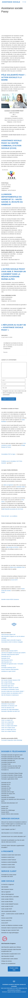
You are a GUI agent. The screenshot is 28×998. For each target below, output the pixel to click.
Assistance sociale (11, 2)
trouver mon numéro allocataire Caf (16, 836)
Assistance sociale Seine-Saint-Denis (11, 855)
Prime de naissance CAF (7, 707)
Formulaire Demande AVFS (8, 762)
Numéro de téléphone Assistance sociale (11, 925)
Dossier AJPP (4, 806)
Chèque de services (6, 961)
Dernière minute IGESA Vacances (10, 599)
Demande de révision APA (8, 793)
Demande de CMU (6, 788)
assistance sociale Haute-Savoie (11, 134)
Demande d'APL (5, 786)
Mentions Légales (6, 992)
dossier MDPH (14, 650)
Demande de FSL (5, 790)
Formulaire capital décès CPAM (9, 779)
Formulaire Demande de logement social (11, 755)
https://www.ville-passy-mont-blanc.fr (14, 120)
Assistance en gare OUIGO (8, 671)
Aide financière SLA (6, 662)
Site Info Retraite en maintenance (10, 695)
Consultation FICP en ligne (8, 454)
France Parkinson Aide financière (9, 669)
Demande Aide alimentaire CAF (9, 803)
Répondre (5, 352)
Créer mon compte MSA (7, 722)
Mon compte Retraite (6, 682)
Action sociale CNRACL (7, 899)
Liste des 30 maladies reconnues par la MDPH (13, 652)
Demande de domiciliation (8, 797)
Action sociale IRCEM (7, 901)
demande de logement (7, 310)
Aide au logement (5, 891)
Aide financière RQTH (7, 660)
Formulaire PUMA (6, 764)
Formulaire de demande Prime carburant (11, 777)
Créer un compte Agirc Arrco (8, 729)
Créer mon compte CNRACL (8, 731)
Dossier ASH (4, 808)
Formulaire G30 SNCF (7, 876)
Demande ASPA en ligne (7, 791)
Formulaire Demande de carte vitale (10, 756)
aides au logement (8, 485)
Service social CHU (6, 920)
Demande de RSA (6, 782)
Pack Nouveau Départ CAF (8, 634)
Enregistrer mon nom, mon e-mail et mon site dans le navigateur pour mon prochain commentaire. (14, 392)
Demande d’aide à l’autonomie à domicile (12, 927)
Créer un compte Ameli (7, 724)
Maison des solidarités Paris (17, 567)
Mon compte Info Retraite (7, 684)
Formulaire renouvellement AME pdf (10, 768)
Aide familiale (4, 887)
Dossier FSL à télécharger (8, 810)
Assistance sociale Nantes (8, 867)
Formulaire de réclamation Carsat (10, 689)
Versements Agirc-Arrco (7, 685)
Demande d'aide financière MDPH (10, 654)
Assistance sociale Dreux (7, 857)
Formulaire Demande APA (8, 760)
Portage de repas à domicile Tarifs (10, 930)
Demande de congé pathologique (10, 709)
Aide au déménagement (7, 894)
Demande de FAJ (5, 784)
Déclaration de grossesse (8, 704)
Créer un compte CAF (7, 720)
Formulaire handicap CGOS (8, 667)
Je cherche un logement (7, 884)
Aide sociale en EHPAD (12, 547)
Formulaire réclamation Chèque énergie (11, 775)
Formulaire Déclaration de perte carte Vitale (12, 758)
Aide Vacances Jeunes (7, 889)
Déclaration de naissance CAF (9, 705)
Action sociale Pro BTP (7, 906)
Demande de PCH (6, 656)
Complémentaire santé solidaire (9, 958)
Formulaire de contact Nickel (8, 874)
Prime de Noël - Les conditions (9, 516)
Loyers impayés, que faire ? (8, 829)
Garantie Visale (21, 486)
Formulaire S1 (5, 769)
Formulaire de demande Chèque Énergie (12, 773)
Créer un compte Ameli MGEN (9, 725)
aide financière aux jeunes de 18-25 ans (12, 509)
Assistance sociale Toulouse (8, 859)
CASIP (3, 592)
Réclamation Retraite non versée (9, 687)
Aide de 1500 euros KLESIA (8, 842)
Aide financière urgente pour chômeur (11, 947)
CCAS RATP (14, 580)
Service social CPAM (6, 918)
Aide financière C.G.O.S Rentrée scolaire (12, 833)
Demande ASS (5, 795)
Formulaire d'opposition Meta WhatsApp (11, 740)
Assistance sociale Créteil (8, 864)
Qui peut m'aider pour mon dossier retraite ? (12, 691)
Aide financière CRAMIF (7, 956)
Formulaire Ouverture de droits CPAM (11, 766)
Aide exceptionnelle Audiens (8, 911)
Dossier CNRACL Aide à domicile (10, 814)
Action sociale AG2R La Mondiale (10, 896)
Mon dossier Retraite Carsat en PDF (10, 680)
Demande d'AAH (5, 658)
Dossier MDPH (5, 812)
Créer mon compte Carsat (8, 727)
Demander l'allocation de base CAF (10, 711)
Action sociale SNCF (6, 909)
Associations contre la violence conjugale (12, 642)
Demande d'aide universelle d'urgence (11, 640)
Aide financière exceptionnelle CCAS (10, 953)
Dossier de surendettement (8, 963)
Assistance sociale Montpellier (9, 862)
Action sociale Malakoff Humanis (9, 904)
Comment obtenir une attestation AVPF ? (12, 693)
